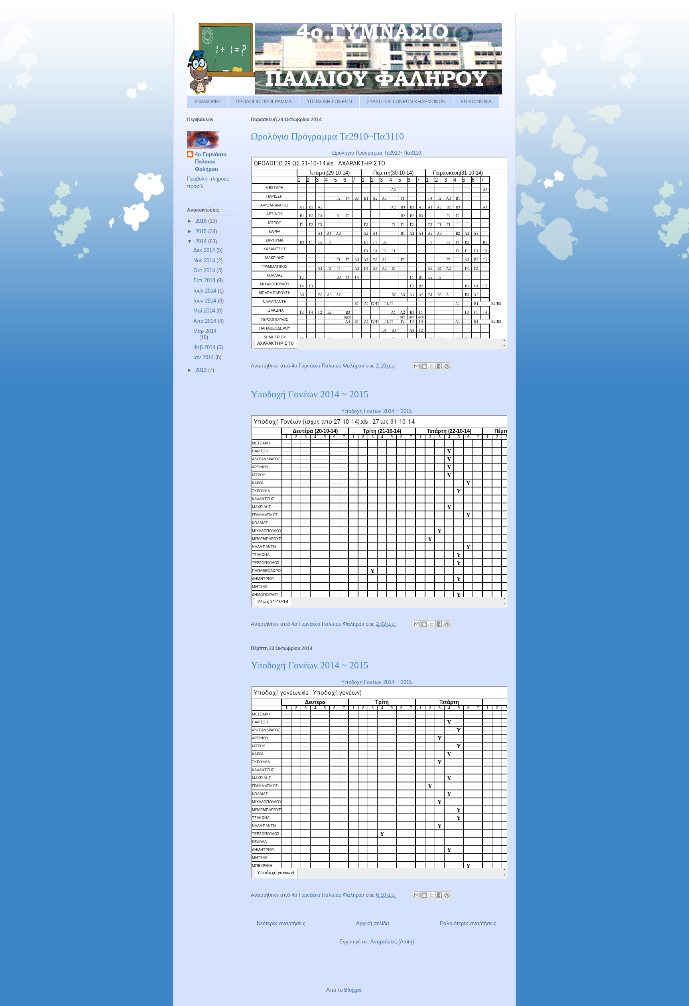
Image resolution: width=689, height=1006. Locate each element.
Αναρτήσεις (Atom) (392, 942)
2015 (201, 231)
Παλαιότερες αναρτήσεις (468, 923)
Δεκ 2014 (205, 250)
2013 (201, 370)
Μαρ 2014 (205, 331)
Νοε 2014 (205, 260)
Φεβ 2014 (205, 347)
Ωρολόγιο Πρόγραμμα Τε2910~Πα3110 (327, 136)
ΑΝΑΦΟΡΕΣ (207, 101)
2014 (201, 241)
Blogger (352, 990)
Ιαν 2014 (204, 357)
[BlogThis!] (424, 366)
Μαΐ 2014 (205, 311)
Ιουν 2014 (205, 301)
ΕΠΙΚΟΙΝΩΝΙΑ (476, 101)
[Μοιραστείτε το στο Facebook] (439, 366)
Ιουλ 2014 (205, 291)
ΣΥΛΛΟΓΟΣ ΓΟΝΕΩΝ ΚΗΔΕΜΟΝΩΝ (406, 101)
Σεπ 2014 (205, 280)
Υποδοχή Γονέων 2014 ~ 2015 (309, 394)
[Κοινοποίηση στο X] (432, 366)
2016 (201, 221)
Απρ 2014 (205, 321)
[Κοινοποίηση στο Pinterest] (447, 366)
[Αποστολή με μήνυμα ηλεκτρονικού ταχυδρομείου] (417, 366)
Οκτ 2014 (205, 270)
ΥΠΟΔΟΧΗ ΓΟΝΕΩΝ (329, 101)
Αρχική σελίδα (372, 923)
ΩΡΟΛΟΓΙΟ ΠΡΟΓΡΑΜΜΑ (264, 101)
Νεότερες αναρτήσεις (281, 923)
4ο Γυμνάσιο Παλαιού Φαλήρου (210, 161)
